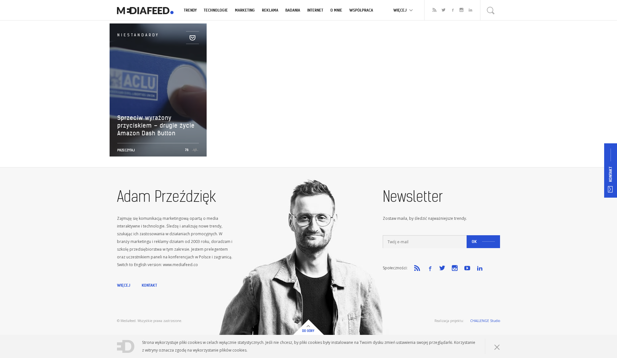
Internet (315, 10)
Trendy (190, 10)
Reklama (270, 10)
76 (187, 150)
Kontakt (149, 285)
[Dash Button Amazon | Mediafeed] (145, 10)
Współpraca (361, 10)
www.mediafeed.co (180, 264)
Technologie (216, 10)
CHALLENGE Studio (485, 320)
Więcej (123, 285)
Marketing (245, 10)
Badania (292, 10)
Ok (474, 241)
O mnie (336, 10)
